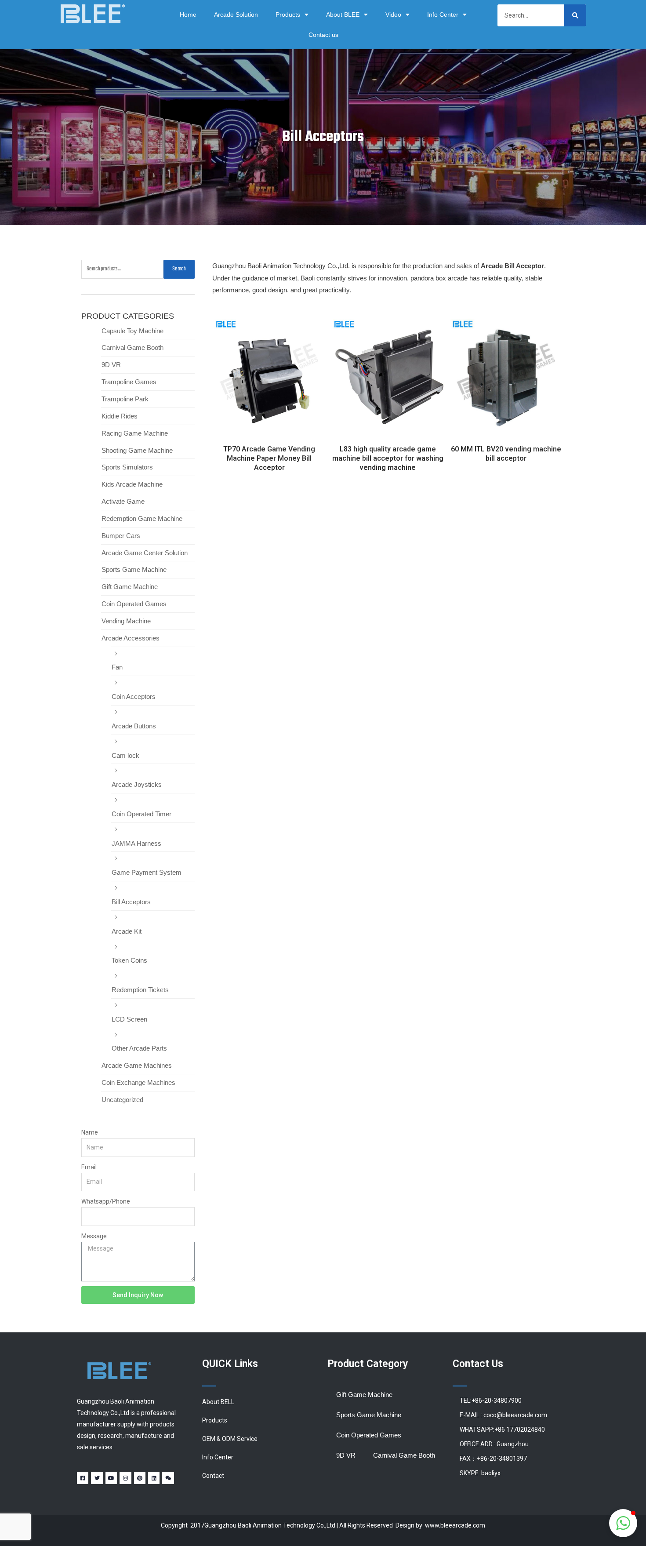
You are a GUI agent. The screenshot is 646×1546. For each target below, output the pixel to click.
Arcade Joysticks (137, 784)
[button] (623, 1523)
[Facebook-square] (82, 1478)
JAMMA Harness (136, 843)
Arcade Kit (127, 931)
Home (188, 14)
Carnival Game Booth (132, 347)
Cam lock (125, 755)
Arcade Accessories (131, 638)
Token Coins (129, 960)
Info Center (442, 14)
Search (179, 269)
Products (288, 14)
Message (94, 1236)
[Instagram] (125, 1478)
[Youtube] (111, 1478)
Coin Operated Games (134, 603)
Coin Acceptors (134, 696)
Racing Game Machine (135, 433)
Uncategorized (122, 1099)
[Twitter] (96, 1478)
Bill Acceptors (131, 902)
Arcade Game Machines (137, 1065)
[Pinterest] (139, 1478)
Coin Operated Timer (141, 814)
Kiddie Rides (120, 416)
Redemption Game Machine (142, 518)
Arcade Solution (236, 14)
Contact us (323, 34)
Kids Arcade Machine (132, 484)
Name (89, 1132)
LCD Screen (129, 1019)
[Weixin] (168, 1478)
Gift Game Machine (130, 586)
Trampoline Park (125, 399)
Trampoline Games (129, 382)
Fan (117, 667)
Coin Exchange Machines (138, 1082)
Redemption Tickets (140, 989)
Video (393, 14)
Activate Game (123, 501)
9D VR (111, 364)
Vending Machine (126, 621)
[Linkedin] (154, 1478)
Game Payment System (146, 872)
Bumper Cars (121, 535)
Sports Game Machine (134, 569)
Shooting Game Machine (137, 450)
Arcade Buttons (134, 726)
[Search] (575, 15)
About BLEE (342, 14)
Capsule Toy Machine (132, 331)
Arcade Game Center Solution (145, 553)
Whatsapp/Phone (105, 1201)
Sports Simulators (127, 467)
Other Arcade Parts (139, 1048)
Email (89, 1167)
